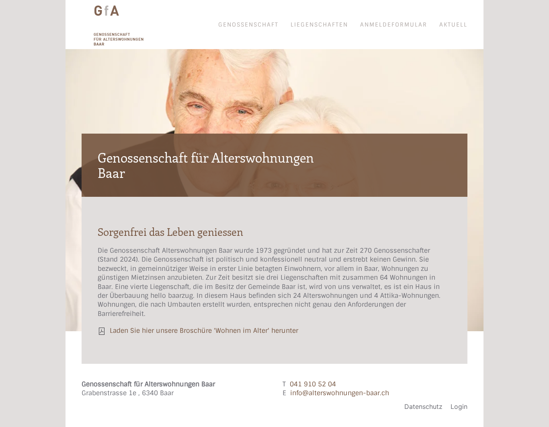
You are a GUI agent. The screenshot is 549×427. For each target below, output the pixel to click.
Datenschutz (423, 406)
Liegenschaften (319, 24)
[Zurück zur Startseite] (113, 24)
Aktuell (453, 24)
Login (459, 406)
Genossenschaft (248, 24)
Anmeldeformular (393, 24)
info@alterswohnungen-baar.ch (339, 393)
